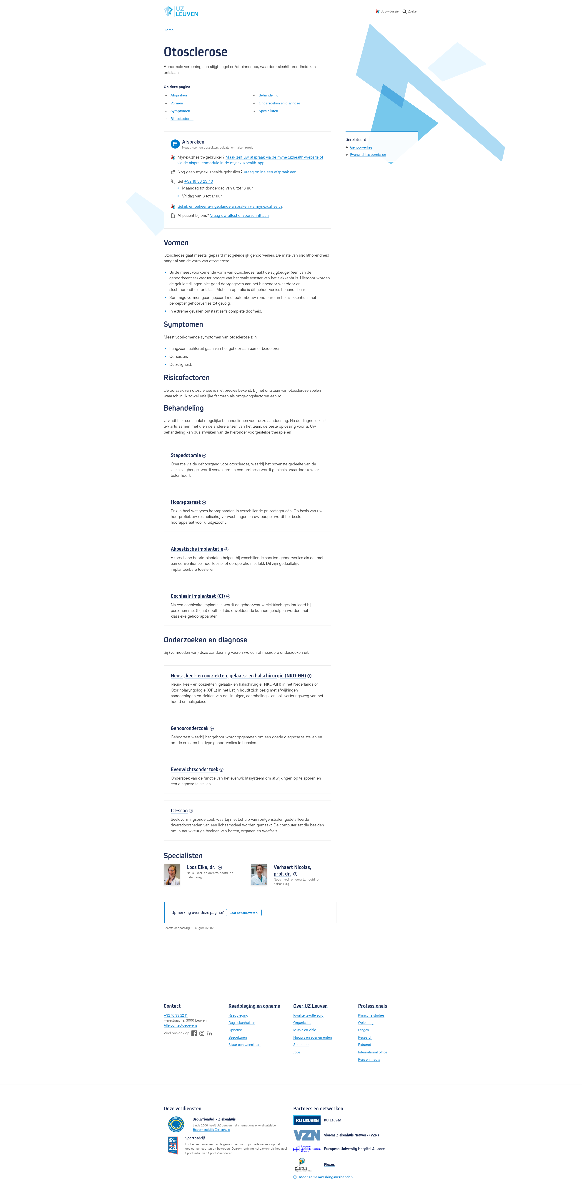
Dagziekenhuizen (241, 1022)
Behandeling (268, 95)
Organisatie (302, 1022)
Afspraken (179, 95)
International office (372, 1052)
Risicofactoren (182, 118)
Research (365, 1037)
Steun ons (301, 1044)
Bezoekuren (237, 1037)
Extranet (364, 1044)
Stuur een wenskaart (244, 1044)
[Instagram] (202, 1033)
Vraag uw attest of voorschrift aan (239, 215)
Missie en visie (304, 1029)
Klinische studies (371, 1015)
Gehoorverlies (361, 147)
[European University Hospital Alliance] (307, 1149)
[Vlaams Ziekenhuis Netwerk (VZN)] (307, 1135)
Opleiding (366, 1022)
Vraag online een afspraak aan (270, 171)
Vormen (177, 103)
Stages (363, 1029)
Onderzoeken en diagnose (279, 103)
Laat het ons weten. (244, 912)
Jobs (296, 1052)
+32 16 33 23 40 (198, 181)
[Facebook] (194, 1033)
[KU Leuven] (307, 1120)
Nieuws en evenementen (312, 1037)
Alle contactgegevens (180, 1025)
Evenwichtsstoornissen (368, 154)
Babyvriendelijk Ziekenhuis (211, 1129)
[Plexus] (307, 1164)
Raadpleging (238, 1015)
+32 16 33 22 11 (176, 1015)
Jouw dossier (390, 11)
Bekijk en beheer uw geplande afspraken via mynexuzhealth (230, 206)
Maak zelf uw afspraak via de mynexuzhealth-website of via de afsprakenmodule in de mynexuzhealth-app (250, 159)
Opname (235, 1029)
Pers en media (369, 1059)
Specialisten (268, 110)
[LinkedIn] (209, 1033)
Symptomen (180, 110)
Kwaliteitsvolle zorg (308, 1015)
